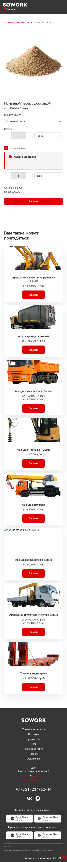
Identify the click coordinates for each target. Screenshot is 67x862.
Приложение (33, 739)
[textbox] (18, 135)
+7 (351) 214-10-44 (33, 789)
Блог (33, 743)
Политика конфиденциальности (17, 850)
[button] (33, 201)
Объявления (33, 758)
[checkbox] (33, 148)
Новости (33, 753)
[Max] (38, 798)
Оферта (50, 850)
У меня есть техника (33, 729)
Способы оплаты (39, 850)
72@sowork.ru (33, 779)
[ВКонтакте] (29, 798)
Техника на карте (33, 748)
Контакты (33, 734)
